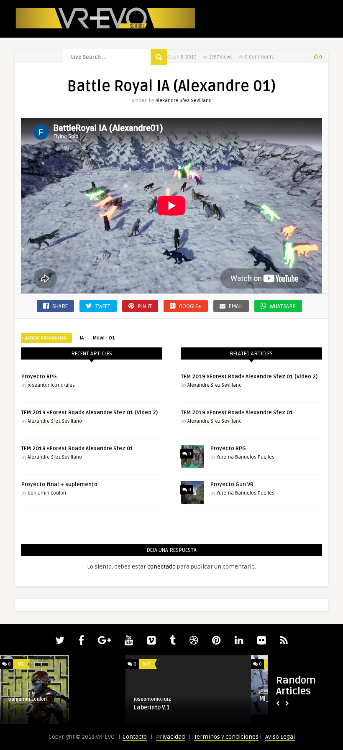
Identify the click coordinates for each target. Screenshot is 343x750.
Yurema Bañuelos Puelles (245, 457)
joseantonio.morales (51, 385)
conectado (161, 566)
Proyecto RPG (228, 448)
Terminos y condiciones (226, 736)
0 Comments (259, 57)
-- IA (79, 338)
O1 (112, 338)
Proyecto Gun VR (231, 484)
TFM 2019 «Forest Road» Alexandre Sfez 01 (77, 448)
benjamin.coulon (47, 493)
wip (147, 664)
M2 (21, 664)
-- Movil (96, 338)
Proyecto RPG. (39, 376)
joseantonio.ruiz (152, 699)
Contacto (135, 736)
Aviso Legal (280, 736)
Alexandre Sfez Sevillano (184, 100)
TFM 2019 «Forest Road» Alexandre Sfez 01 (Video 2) (89, 412)
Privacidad (170, 736)
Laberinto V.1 (152, 707)
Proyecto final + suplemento (59, 484)
